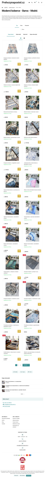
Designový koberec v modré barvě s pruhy (32, 298)
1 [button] (16, 365)
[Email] (29, 2)
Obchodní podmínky (6, 418)
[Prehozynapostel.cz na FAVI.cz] (22, 460)
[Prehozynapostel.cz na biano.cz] (22, 467)
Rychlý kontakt (7, 406)
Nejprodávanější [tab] (33, 34)
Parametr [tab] (27, 25)
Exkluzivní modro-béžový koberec (30, 137)
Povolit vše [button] (29, 475)
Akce (23, 29)
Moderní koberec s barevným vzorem (31, 111)
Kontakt (3, 423)
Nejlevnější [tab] (18, 34)
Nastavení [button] (16, 475)
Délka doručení (16, 420)
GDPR (3, 420)
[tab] (20, 38)
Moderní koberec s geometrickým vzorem (12, 137)
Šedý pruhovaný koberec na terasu (10, 111)
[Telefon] (32, 2)
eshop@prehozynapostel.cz (10, 404)
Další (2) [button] (25, 365)
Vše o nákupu (16, 416)
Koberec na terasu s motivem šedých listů (12, 85)
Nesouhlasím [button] (22, 475)
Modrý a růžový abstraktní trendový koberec (32, 189)
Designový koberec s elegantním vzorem (12, 162)
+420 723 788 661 (8, 402)
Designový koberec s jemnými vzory (31, 271)
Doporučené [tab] (10, 34)
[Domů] (2, 7)
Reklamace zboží (16, 423)
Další (22, 394)
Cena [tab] (21, 25)
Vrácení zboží (15, 422)
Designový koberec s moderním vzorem (11, 298)
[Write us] (22, 448)
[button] (19, 64)
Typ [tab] (17, 25)
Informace (4, 416)
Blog (3, 422)
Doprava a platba (16, 418)
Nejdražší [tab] (25, 34)
